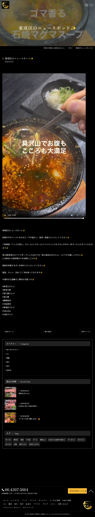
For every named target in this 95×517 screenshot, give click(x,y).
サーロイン (71, 440)
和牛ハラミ (22, 444)
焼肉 (22, 440)
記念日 (8, 370)
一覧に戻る (47, 331)
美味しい (43, 440)
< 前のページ (9, 331)
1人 (7, 354)
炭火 (8, 362)
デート (35, 440)
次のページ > (86, 331)
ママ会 (28, 440)
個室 (8, 358)
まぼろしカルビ (34, 444)
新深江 (16, 440)
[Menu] (91, 4)
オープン (8, 440)
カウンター (81, 440)
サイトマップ (28, 507)
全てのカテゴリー (12, 349)
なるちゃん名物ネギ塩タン (57, 440)
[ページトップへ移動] (91, 491)
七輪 (15, 444)
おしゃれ (8, 444)
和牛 (8, 366)
